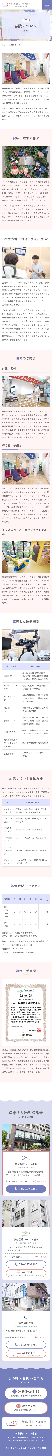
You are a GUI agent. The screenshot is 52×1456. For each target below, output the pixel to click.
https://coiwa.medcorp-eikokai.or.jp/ (26, 1273)
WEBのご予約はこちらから (26, 1407)
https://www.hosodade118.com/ (26, 1354)
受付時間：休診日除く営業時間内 (26, 1393)
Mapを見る (41, 1181)
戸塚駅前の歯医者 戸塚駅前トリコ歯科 (16, 4)
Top (4, 44)
